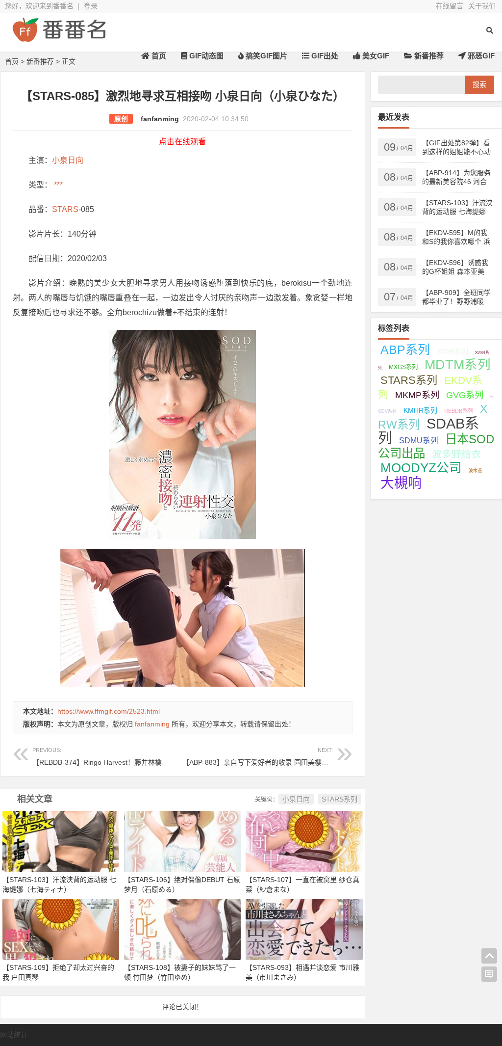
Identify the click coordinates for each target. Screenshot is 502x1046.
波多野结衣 (456, 454)
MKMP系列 (417, 395)
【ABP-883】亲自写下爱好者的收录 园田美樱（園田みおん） (276, 756)
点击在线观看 (182, 141)
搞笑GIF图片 (265, 56)
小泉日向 (67, 160)
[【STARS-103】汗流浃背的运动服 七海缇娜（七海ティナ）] (60, 841)
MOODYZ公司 (421, 468)
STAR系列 (452, 351)
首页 (158, 56)
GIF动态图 (205, 56)
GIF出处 (323, 56)
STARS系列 (339, 799)
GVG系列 (464, 395)
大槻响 (401, 483)
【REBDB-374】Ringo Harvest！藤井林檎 (97, 756)
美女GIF (374, 56)
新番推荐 (428, 56)
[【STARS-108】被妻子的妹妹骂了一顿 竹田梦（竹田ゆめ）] (182, 929)
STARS (65, 209)
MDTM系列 (458, 364)
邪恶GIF (480, 56)
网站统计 (13, 1035)
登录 (91, 6)
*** (57, 185)
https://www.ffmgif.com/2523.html (108, 711)
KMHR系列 (420, 410)
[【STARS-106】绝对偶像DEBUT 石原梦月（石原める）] (182, 841)
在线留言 (449, 6)
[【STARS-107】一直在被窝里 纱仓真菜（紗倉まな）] (304, 841)
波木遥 (475, 470)
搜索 (479, 84)
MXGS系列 (403, 367)
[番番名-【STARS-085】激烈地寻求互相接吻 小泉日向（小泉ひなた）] (59, 38)
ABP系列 (405, 349)
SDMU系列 (418, 440)
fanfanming (160, 119)
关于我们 (482, 6)
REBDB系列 (458, 411)
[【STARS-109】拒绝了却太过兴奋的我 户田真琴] (60, 929)
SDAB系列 (428, 431)
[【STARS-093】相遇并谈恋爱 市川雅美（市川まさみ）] (304, 929)
